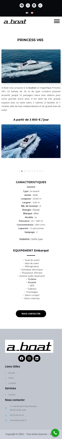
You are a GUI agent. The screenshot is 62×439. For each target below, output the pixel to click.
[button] (4, 147)
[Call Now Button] (55, 433)
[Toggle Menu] (57, 21)
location (32, 87)
